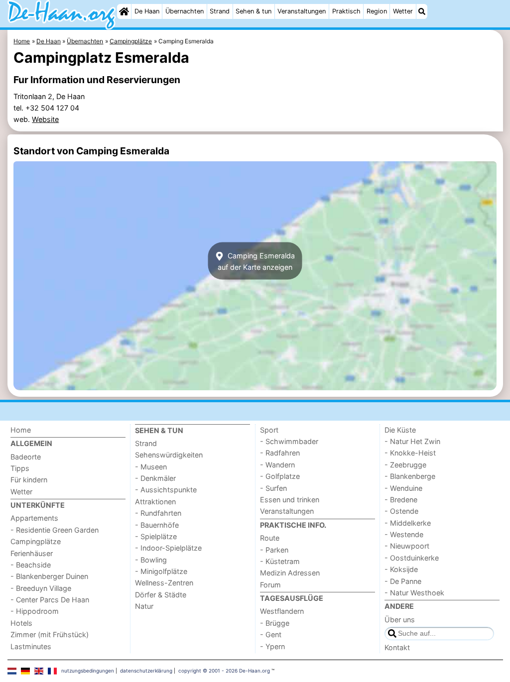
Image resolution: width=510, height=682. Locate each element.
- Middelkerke (407, 523)
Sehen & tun (253, 11)
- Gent (270, 634)
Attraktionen (155, 501)
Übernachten (184, 11)
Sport (269, 430)
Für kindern (28, 479)
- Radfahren (280, 453)
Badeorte (25, 457)
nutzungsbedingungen (87, 671)
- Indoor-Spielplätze (168, 548)
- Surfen (273, 488)
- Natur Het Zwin (412, 441)
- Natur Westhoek (414, 592)
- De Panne (402, 581)
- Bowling (151, 560)
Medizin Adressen (290, 572)
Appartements (34, 518)
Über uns (399, 619)
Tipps (19, 468)
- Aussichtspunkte (166, 489)
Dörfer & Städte (160, 594)
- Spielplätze (156, 536)
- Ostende (401, 511)
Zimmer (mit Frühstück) (49, 634)
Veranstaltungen (301, 11)
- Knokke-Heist (410, 453)
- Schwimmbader (289, 441)
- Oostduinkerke (411, 558)
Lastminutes (30, 646)
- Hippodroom (34, 611)
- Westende (403, 534)
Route (269, 538)
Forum (270, 584)
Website (45, 119)
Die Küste (400, 430)
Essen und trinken (289, 499)
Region (377, 11)
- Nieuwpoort (406, 546)
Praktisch (346, 11)
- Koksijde (401, 569)
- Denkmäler (155, 478)
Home (20, 430)
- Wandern (277, 464)
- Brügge (274, 623)
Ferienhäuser (31, 553)
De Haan (146, 11)
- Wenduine (403, 488)
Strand (220, 11)
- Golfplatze (280, 476)
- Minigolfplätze (161, 571)
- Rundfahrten (158, 513)
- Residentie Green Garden (54, 530)
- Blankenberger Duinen (49, 576)
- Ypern (272, 646)
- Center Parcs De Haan (49, 599)
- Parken (274, 550)
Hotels (21, 623)
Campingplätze (35, 541)
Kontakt (397, 647)
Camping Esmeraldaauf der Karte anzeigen (256, 261)
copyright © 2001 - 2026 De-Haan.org (224, 671)
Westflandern (282, 611)
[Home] (124, 11)
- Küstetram (280, 561)
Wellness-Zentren (164, 582)
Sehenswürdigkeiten (169, 455)
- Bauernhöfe (157, 525)
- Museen (151, 466)
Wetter (403, 11)
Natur (144, 606)
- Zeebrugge (405, 464)
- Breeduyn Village (40, 588)
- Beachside (30, 565)
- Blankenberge (409, 476)
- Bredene (400, 499)
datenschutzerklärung (146, 671)
